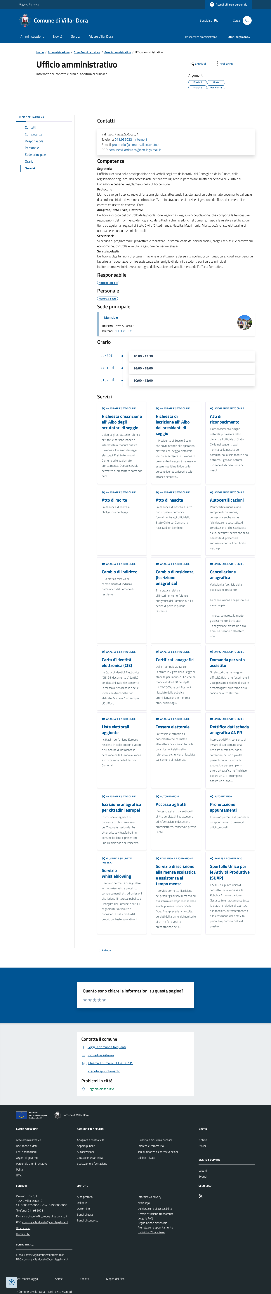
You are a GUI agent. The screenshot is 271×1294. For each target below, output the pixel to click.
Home (40, 52)
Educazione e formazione (92, 1163)
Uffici (19, 1175)
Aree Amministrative (87, 52)
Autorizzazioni (85, 1152)
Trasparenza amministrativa (201, 37)
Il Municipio (110, 317)
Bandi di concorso (87, 1220)
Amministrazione (32, 36)
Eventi (202, 1176)
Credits (84, 1278)
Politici (20, 1169)
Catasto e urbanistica (90, 1157)
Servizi (75, 36)
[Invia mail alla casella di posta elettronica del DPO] (44, 1254)
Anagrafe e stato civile (90, 1140)
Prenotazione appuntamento (155, 1227)
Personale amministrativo (31, 1163)
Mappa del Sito (115, 1278)
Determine (83, 1208)
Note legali (144, 1202)
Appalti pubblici (86, 1146)
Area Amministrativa (117, 52)
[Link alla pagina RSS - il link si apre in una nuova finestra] (216, 20)
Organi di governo (27, 1157)
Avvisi (202, 1146)
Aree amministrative (28, 1140)
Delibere (82, 1202)
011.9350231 (123, 330)
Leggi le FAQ (145, 1218)
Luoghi (203, 1170)
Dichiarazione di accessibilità (155, 1208)
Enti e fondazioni (26, 1152)
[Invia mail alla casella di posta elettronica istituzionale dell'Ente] (46, 1216)
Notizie (203, 1140)
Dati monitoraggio (27, 1278)
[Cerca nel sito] (246, 20)
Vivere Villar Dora (101, 36)
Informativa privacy (149, 1197)
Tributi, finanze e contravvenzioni (158, 1152)
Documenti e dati (26, 1146)
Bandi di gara (85, 1214)
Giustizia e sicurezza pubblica (155, 1140)
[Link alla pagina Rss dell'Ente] (201, 1196)
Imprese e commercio (151, 1146)
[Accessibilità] (12, 1282)
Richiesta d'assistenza (151, 1232)
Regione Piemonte (29, 4)
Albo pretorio (85, 1197)
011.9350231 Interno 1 (131, 139)
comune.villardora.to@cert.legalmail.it (135, 149)
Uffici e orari (23, 1228)
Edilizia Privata (146, 1157)
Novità (57, 36)
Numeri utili (23, 1234)
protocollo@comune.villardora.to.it (135, 144)
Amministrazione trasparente (155, 1214)
